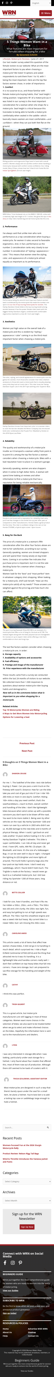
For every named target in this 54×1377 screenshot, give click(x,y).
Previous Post (27, 743)
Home (6, 1328)
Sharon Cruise (19, 773)
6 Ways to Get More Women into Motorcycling (25, 713)
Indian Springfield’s (9, 170)
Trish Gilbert (18, 1004)
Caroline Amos (19, 933)
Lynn (14, 1045)
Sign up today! (9, 1313)
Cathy (15, 985)
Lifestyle (6, 59)
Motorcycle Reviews (20, 59)
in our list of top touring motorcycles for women (25, 305)
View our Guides (10, 1290)
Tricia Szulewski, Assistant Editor (30, 1079)
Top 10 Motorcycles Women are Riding (21, 710)
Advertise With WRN (37, 1328)
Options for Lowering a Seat (16, 717)
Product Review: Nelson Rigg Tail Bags (21, 1153)
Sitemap (32, 1332)
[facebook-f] (3, 3)
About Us (7, 1332)
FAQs (5, 1336)
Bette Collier (18, 892)
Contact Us (33, 1336)
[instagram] (8, 3)
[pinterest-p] (11, 3)
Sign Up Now (27, 1227)
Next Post (27, 750)
